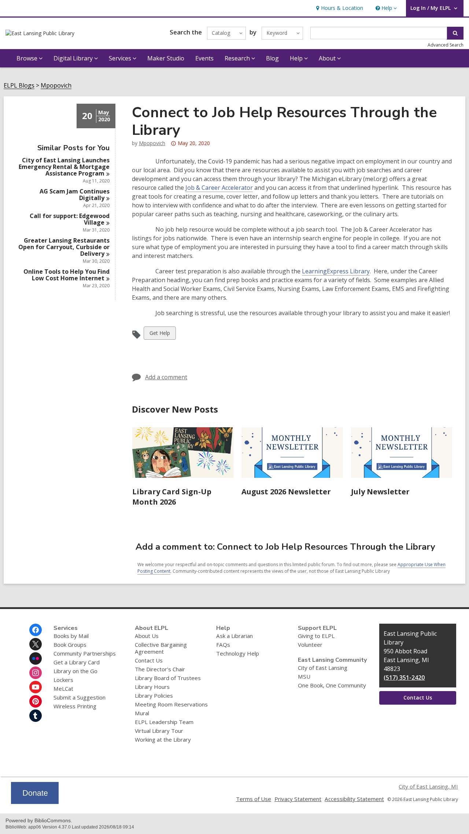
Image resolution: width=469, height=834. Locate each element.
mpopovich (152, 143)
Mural (142, 713)
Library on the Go (75, 671)
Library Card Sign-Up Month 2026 (171, 497)
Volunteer (310, 644)
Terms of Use (253, 798)
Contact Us (149, 660)
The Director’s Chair (160, 669)
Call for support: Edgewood (70, 219)
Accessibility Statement (354, 798)
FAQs (223, 644)
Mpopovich (56, 85)
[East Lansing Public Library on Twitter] (35, 644)
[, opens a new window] (35, 801)
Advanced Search (446, 45)
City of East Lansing (322, 667)
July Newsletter (380, 492)
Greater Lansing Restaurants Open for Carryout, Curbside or (64, 247)
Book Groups (69, 644)
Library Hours (152, 686)
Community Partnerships (84, 653)
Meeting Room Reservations (171, 704)
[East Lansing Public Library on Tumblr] (35, 715)
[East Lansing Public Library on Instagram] (35, 673)
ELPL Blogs (19, 85)
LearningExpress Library (336, 271)
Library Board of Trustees (168, 678)
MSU (304, 676)
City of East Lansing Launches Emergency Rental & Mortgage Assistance (64, 166)
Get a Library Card (76, 662)
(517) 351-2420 (404, 678)
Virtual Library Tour (159, 730)
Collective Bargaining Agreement (161, 648)
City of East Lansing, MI (428, 786)
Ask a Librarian (234, 635)
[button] (385, 8)
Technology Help (237, 653)
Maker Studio (165, 58)
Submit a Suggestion (79, 697)
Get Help (159, 334)
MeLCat (63, 688)
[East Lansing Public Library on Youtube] (35, 687)
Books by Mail (71, 635)
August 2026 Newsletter (286, 492)
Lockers (63, 679)
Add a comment (166, 377)
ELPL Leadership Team (164, 722)
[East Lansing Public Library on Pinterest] (35, 701)
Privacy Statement (297, 798)
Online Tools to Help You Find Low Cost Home (66, 274)
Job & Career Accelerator (219, 188)
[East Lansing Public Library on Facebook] (35, 630)
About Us (147, 635)
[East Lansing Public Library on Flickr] (35, 658)
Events (204, 58)
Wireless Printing (74, 706)
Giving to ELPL (316, 635)
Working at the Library (163, 739)
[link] (338, 8)
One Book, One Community (332, 685)
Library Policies (154, 695)
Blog (272, 58)
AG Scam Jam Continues (75, 194)
